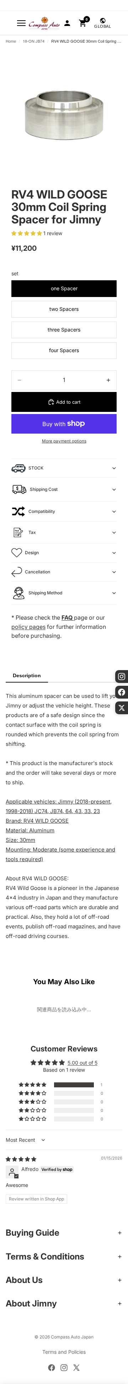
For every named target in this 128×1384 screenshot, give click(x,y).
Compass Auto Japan (72, 1337)
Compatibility (41, 511)
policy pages (28, 626)
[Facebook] (51, 1367)
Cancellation (37, 571)
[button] (27, 233)
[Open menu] (21, 23)
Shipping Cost (44, 489)
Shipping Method (45, 592)
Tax (32, 532)
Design (32, 552)
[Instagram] (64, 1367)
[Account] (67, 23)
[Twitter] (76, 1367)
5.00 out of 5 (82, 1063)
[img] (21, 1159)
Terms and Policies (64, 1352)
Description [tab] (27, 675)
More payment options (64, 441)
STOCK (35, 468)
